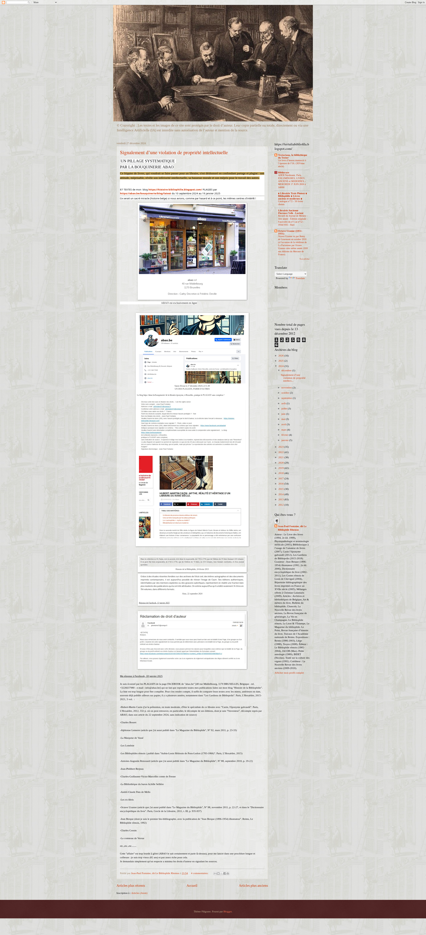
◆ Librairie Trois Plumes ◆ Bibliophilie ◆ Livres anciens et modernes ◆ (292, 196)
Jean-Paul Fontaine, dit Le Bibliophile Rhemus (292, 528)
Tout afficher (305, 259)
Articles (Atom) (139, 893)
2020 (281, 462)
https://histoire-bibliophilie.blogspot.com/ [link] (175, 189)
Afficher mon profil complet (289, 672)
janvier (285, 440)
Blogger (227, 911)
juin (283, 414)
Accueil (192, 885)
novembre (287, 387)
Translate (300, 278)
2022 (281, 452)
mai (283, 419)
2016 (281, 483)
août (284, 403)
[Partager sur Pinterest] (227, 873)
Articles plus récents (130, 885)
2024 (281, 366)
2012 (281, 504)
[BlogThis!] (218, 873)
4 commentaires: (200, 873)
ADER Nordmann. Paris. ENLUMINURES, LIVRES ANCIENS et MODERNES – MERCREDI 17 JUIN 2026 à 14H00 (292, 181)
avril (284, 424)
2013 (281, 499)
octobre (285, 392)
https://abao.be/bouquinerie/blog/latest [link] (145, 193)
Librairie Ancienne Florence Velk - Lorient (290, 211)
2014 (281, 494)
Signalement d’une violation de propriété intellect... (293, 378)
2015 (281, 489)
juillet (284, 408)
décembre (286, 370)
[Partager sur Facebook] (224, 873)
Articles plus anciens (253, 885)
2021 (281, 457)
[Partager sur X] (221, 873)
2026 (281, 355)
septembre (287, 398)
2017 (281, 478)
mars (284, 429)
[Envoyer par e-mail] (215, 873)
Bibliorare (283, 172)
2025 (281, 360)
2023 (281, 447)
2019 (281, 468)
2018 (281, 473)
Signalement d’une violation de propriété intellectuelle (174, 152)
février (285, 435)
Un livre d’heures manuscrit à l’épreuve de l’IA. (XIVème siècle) (292, 163)
